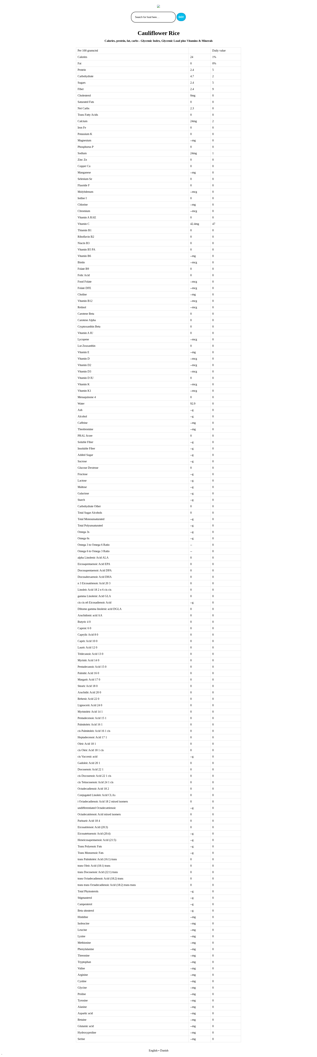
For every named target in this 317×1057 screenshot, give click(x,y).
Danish (164, 1050)
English (153, 1050)
